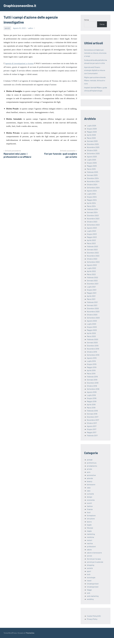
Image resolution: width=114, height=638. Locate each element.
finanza (90, 509)
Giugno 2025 (92, 163)
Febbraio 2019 (92, 376)
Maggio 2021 (91, 293)
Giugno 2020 (92, 327)
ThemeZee (30, 633)
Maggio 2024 (92, 200)
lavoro (89, 522)
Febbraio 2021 (92, 302)
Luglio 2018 (91, 395)
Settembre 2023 (93, 225)
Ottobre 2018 (92, 386)
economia (91, 500)
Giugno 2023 (92, 234)
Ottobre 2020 (92, 315)
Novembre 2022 (93, 256)
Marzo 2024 (91, 206)
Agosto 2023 (92, 228)
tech (88, 574)
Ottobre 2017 (92, 423)
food (88, 512)
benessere (91, 484)
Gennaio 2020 (92, 342)
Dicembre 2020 (93, 308)
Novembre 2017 (93, 420)
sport (89, 571)
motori (89, 540)
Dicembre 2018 (92, 383)
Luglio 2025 (91, 160)
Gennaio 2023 (92, 249)
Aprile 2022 (91, 271)
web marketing (93, 596)
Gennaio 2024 (92, 212)
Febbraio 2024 (92, 209)
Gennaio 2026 (92, 141)
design (89, 497)
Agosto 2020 (92, 321)
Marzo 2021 (91, 299)
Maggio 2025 (92, 166)
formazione (91, 515)
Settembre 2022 (93, 262)
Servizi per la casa (94, 559)
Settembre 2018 (93, 389)
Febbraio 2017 (92, 435)
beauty (89, 481)
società (90, 568)
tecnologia (91, 577)
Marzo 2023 (91, 243)
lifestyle (90, 528)
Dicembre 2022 (93, 253)
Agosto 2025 (92, 156)
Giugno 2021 (91, 290)
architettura (91, 463)
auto (88, 472)
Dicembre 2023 (93, 215)
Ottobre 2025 (92, 150)
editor (30, 28)
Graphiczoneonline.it (20, 5)
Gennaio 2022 (92, 280)
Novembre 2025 (93, 147)
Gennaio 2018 (92, 414)
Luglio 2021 (91, 287)
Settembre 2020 (93, 318)
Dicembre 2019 (92, 346)
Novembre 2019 (93, 349)
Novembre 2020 (93, 311)
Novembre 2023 (93, 218)
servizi (7, 28)
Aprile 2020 (91, 333)
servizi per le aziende (95, 562)
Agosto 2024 (92, 191)
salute (89, 549)
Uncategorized (92, 587)
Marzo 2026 (91, 138)
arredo (89, 469)
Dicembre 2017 (92, 417)
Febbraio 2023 (92, 246)
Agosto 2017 (91, 426)
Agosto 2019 (91, 358)
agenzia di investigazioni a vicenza (19, 63)
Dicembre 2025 (93, 144)
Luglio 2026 (91, 126)
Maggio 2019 (91, 367)
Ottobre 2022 (92, 259)
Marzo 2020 (91, 336)
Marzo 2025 (91, 169)
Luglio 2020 (91, 324)
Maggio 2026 (92, 132)
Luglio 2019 (91, 361)
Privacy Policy (92, 619)
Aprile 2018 (91, 404)
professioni (91, 546)
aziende (90, 478)
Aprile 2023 (91, 240)
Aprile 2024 (91, 203)
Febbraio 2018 (92, 411)
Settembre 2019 (93, 355)
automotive (91, 475)
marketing (91, 534)
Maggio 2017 (91, 432)
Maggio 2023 (92, 237)
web (88, 593)
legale (89, 525)
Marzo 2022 (91, 274)
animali (89, 460)
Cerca (86, 20)
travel (89, 580)
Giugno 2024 (92, 197)
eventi (89, 503)
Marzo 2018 (91, 407)
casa (88, 487)
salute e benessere (94, 553)
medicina (90, 537)
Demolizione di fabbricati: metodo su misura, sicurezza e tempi (95, 53)
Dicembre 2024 (93, 178)
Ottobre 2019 (92, 352)
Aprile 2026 (91, 135)
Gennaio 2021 (92, 305)
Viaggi (89, 590)
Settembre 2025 (93, 153)
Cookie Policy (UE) (94, 616)
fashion (90, 506)
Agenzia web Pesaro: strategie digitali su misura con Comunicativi (94, 70)
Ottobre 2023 (92, 222)
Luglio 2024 (91, 194)
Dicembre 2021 (92, 284)
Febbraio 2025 (92, 172)
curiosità (90, 494)
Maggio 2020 (92, 330)
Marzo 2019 (91, 373)
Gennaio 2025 (92, 175)
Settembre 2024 (93, 187)
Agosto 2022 (92, 265)
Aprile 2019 (91, 370)
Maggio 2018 (91, 401)
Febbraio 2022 (92, 277)
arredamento (92, 466)
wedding (90, 599)
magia (89, 531)
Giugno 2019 (91, 364)
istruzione (91, 518)
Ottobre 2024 (92, 184)
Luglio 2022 (91, 268)
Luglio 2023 (91, 231)
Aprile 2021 (91, 296)
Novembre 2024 (93, 181)
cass (88, 491)
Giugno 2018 (91, 398)
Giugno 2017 (91, 429)
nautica (90, 543)
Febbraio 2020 (92, 339)
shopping (90, 565)
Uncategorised (92, 584)
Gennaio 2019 (92, 380)
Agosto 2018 (91, 392)
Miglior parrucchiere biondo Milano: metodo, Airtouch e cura (95, 80)
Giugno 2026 (92, 129)
